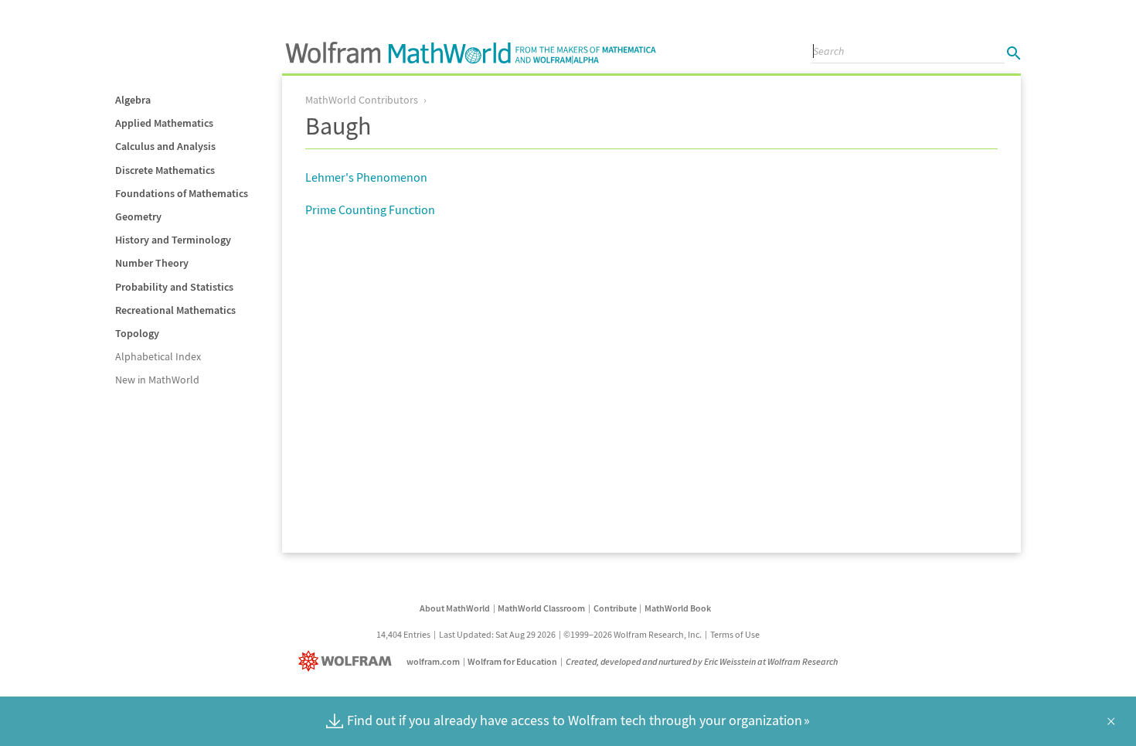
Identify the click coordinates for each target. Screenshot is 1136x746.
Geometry (138, 216)
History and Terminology (173, 240)
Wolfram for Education (512, 661)
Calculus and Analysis (165, 146)
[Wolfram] (348, 661)
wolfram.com (433, 661)
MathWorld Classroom (541, 608)
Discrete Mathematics (165, 170)
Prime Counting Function (370, 209)
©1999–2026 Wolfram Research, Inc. (632, 634)
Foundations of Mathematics (181, 193)
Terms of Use (735, 634)
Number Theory (152, 263)
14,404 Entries (403, 634)
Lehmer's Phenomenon (366, 177)
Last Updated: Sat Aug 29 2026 (497, 634)
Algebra (133, 100)
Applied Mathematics (164, 123)
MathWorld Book (678, 608)
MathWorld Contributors (361, 100)
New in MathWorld (157, 380)
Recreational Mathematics (175, 310)
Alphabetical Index (158, 356)
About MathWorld (455, 608)
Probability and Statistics (174, 287)
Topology (137, 333)
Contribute (615, 608)
